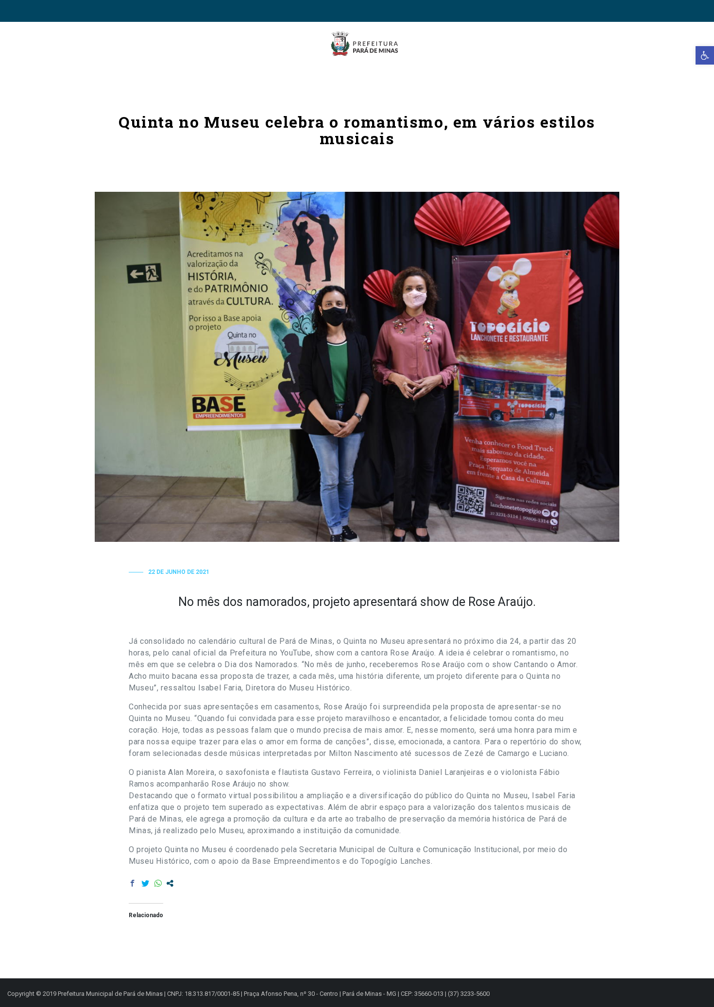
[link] (705, 55)
